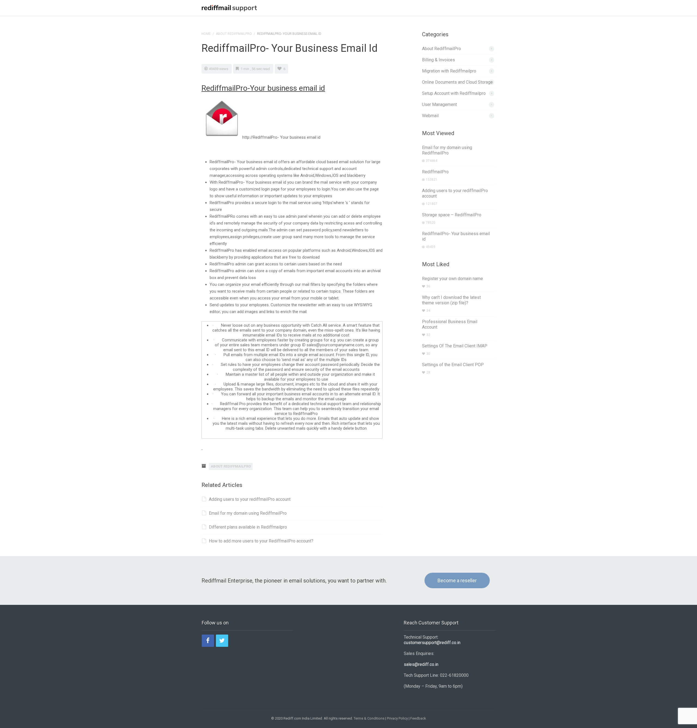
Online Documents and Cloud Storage (457, 82)
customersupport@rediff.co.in (432, 642)
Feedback (418, 718)
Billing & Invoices (438, 59)
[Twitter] (222, 641)
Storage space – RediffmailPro (451, 214)
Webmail (430, 115)
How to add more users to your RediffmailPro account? (261, 541)
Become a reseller (457, 580)
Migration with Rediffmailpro (449, 71)
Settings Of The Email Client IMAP (454, 345)
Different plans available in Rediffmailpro (248, 527)
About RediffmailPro (234, 34)
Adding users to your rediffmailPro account (250, 499)
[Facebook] (208, 641)
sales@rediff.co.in (421, 664)
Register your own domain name (452, 278)
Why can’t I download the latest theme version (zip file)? (451, 300)
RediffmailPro (435, 171)
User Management (439, 104)
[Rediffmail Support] (229, 7)
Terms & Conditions (369, 718)
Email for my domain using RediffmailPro (248, 513)
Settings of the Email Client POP (453, 364)
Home (206, 34)
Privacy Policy (397, 718)
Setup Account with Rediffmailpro (454, 93)
